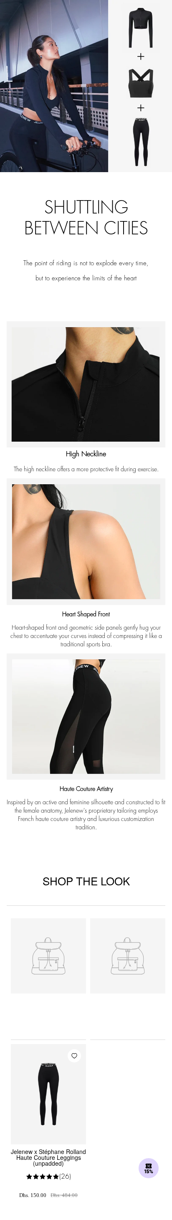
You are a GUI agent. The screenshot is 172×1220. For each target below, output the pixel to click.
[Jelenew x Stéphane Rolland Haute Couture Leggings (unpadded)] (48, 1094)
